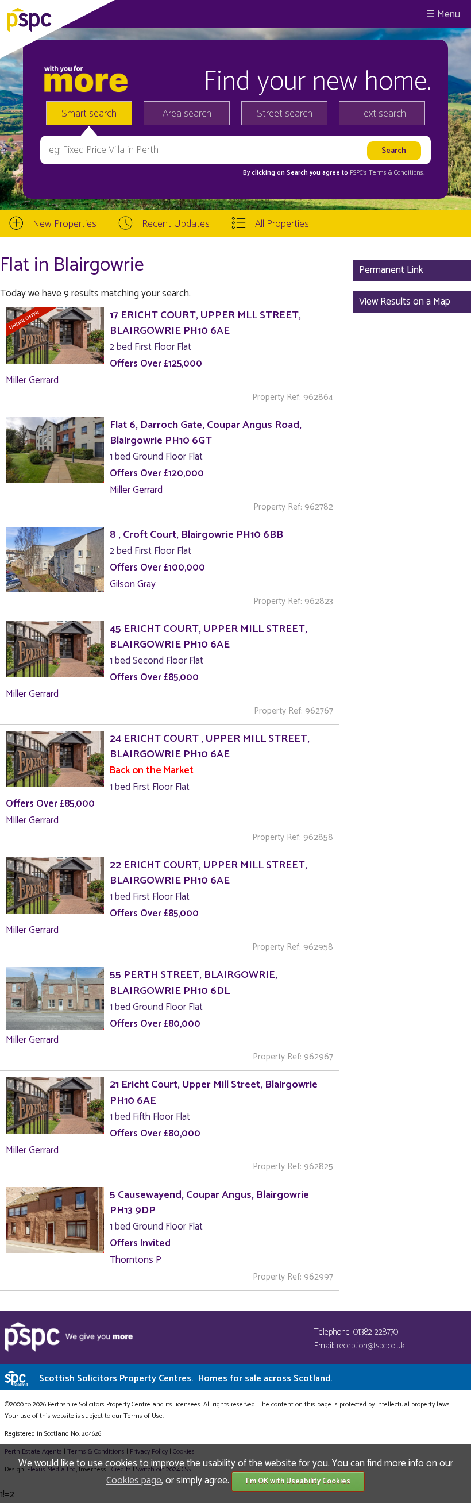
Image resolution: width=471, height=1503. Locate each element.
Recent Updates (176, 224)
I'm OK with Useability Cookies (298, 1481)
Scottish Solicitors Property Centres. (185, 1378)
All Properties (282, 224)
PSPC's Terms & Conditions (386, 173)
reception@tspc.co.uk (371, 1346)
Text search (382, 113)
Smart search (89, 113)
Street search (284, 113)
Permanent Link (391, 270)
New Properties (64, 224)
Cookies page (133, 1481)
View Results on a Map (404, 302)
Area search (187, 113)
